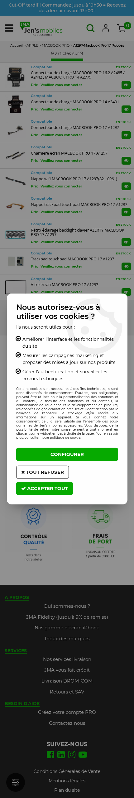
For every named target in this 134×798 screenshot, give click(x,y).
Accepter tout (47, 488)
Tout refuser (44, 472)
